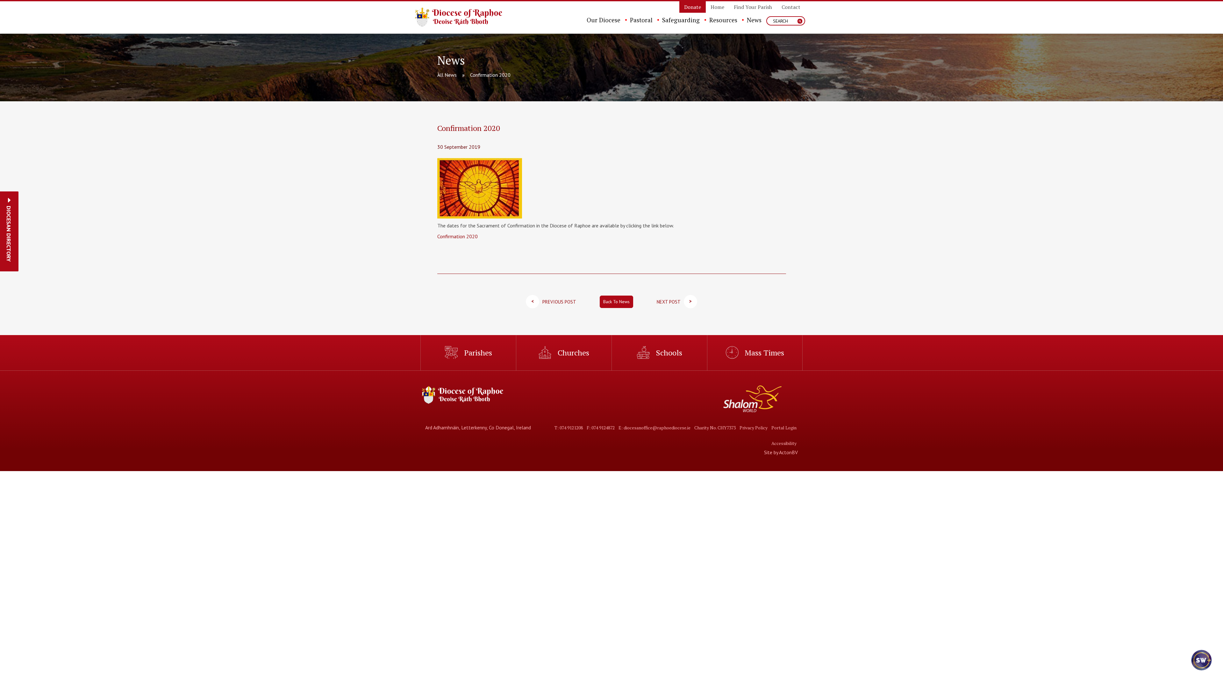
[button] (8, 234)
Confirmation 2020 (457, 236)
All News (447, 75)
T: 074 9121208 (568, 428)
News (754, 20)
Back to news (616, 302)
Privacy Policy (754, 428)
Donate (692, 7)
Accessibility (784, 443)
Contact (791, 7)
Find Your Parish (753, 7)
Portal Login (784, 428)
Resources (723, 20)
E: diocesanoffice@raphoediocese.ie (654, 428)
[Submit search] (799, 21)
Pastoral (641, 20)
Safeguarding (681, 20)
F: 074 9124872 (601, 428)
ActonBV (788, 452)
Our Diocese (603, 20)
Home (717, 7)
